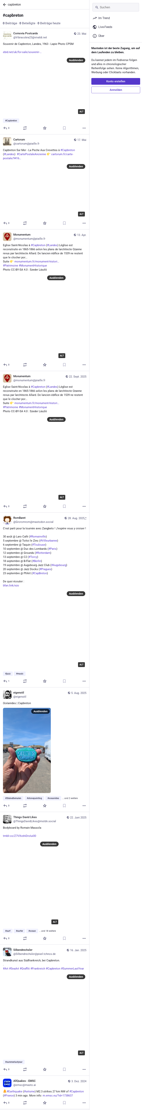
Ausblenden (76, 60)
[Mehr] (84, 128)
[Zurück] (4, 4)
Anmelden (116, 90)
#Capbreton (53, 968)
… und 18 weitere (47, 931)
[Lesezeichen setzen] (64, 128)
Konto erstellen (115, 81)
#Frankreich (38, 968)
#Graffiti (25, 968)
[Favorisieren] (45, 128)
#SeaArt (14, 968)
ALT (81, 111)
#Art (5, 968)
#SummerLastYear (72, 968)
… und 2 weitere (70, 798)
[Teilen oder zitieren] (25, 128)
